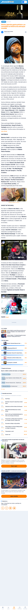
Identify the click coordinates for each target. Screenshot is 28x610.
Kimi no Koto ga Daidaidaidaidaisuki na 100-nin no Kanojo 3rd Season (14, 415)
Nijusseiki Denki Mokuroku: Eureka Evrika (13, 410)
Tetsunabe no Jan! (9, 431)
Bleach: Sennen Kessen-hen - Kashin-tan (14, 343)
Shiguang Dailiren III (12, 348)
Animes (3, 21)
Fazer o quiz (14, 466)
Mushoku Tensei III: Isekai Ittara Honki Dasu (14, 353)
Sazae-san (7, 434)
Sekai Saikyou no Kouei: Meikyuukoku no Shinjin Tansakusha (13, 427)
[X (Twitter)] (2, 508)
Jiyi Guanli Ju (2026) (12, 362)
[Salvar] (26, 32)
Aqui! (7, 317)
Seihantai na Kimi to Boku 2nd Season (14, 357)
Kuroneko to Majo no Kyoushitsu (12, 423)
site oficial (4, 131)
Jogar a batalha (14, 496)
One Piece (7, 398)
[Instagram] (6, 508)
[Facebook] (10, 508)
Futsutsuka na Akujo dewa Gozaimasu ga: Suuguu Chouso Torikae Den (14, 419)
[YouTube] (14, 508)
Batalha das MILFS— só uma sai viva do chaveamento (14, 471)
